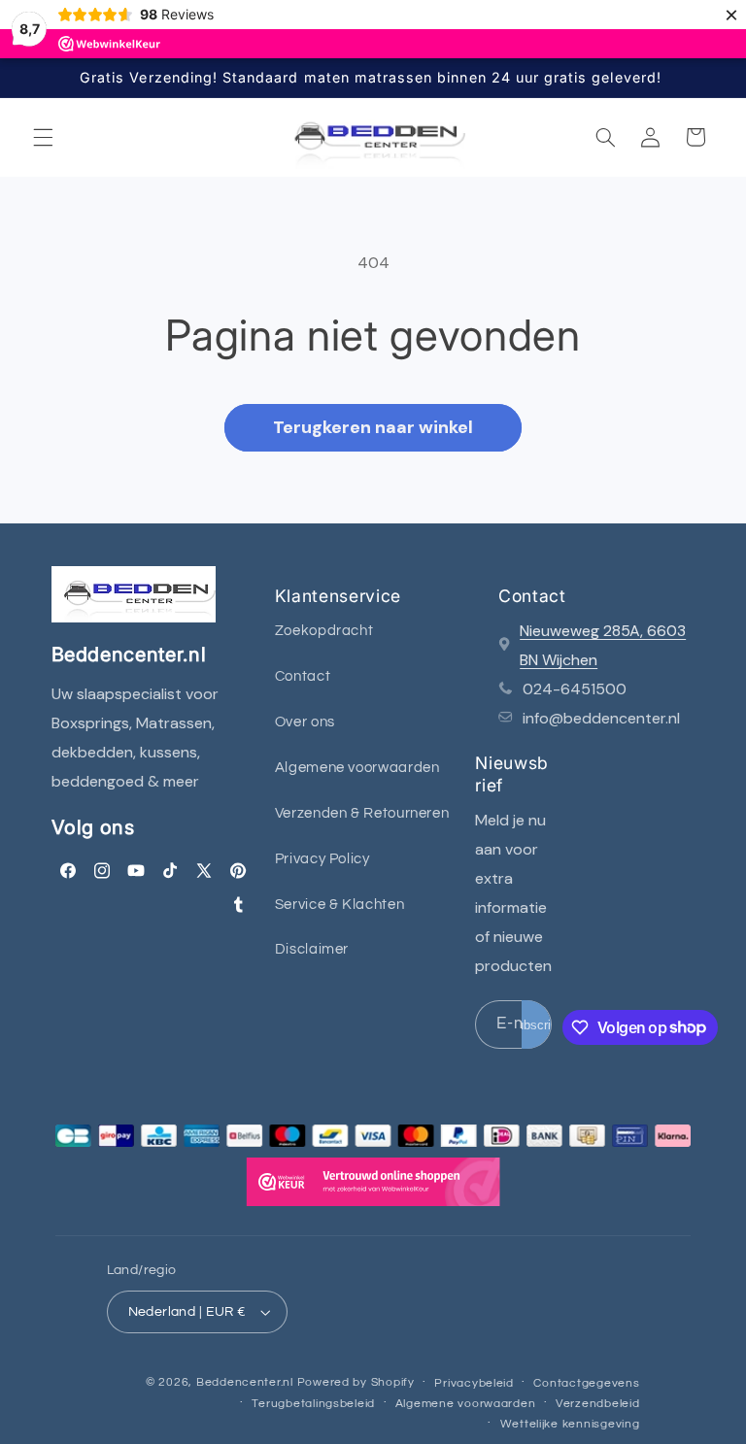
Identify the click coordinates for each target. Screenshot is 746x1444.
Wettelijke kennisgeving (570, 1424)
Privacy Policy (322, 859)
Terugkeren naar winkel (373, 427)
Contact (302, 676)
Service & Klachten (339, 904)
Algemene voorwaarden (357, 767)
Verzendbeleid (598, 1403)
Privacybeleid (474, 1383)
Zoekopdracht (324, 630)
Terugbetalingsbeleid (313, 1403)
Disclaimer (312, 949)
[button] (42, 137)
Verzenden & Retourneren (362, 813)
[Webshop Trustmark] (373, 1187)
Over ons (305, 722)
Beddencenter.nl (244, 1382)
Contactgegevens (586, 1383)
